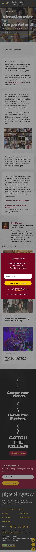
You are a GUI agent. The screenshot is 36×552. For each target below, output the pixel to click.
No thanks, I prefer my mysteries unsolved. (18, 294)
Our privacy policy (18, 290)
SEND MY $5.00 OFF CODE (18, 283)
